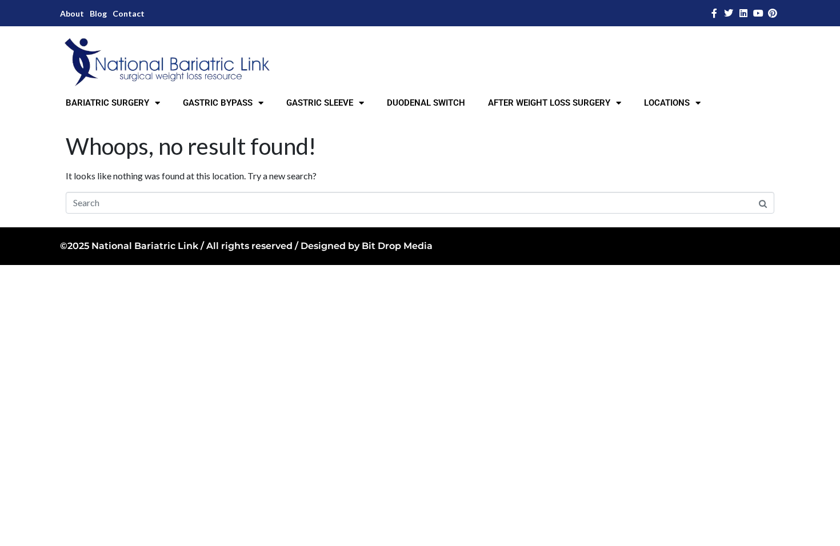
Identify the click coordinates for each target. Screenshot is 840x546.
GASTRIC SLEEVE (319, 103)
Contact (129, 13)
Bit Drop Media (397, 245)
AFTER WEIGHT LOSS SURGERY (549, 103)
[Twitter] (729, 13)
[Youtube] (758, 13)
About (72, 13)
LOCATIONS (667, 103)
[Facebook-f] (714, 13)
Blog (98, 13)
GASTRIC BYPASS (218, 103)
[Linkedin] (743, 13)
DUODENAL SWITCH (426, 103)
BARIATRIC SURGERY (107, 103)
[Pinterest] (772, 13)
